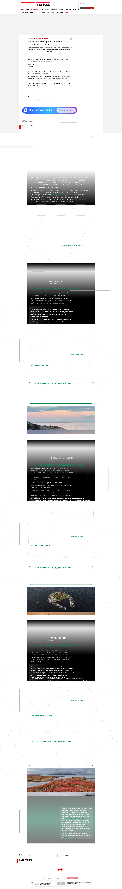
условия (36, 883)
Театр (43, 12)
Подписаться (37, 38)
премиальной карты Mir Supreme (72, 248)
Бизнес (67, 12)
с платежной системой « (60, 197)
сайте (66, 840)
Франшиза (67, 874)
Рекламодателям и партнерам (56, 874)
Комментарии (68, 121)
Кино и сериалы (24, 12)
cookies (47, 884)
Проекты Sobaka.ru (96, 0)
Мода (41, 9)
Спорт (57, 12)
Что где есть (54, 9)
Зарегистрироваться (29, 0)
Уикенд (62, 12)
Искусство (37, 12)
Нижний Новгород (86, 0)
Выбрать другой (83, 8)
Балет (48, 12)
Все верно (91, 8)
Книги (52, 12)
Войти (22, 0)
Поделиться (45, 38)
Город (28, 9)
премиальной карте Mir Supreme (75, 821)
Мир (71, 197)
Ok (61, 883)
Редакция (45, 874)
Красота (47, 9)
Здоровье (68, 9)
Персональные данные (76, 874)
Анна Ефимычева (26, 121)
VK (54, 96)
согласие (43, 883)
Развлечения (34, 9)
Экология (61, 9)
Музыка (31, 12)
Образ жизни (76, 9)
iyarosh (20, 858)
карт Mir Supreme (77, 539)
